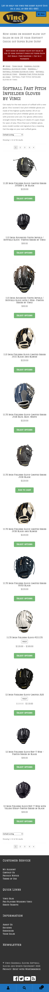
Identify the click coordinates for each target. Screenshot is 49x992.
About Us (7, 925)
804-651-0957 (31, 9)
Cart (38, 986)
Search (24, 988)
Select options (24, 198)
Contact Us (9, 873)
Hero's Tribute (10, 905)
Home (7, 66)
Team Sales (17, 66)
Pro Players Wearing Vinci (17, 902)
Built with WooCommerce (26, 969)
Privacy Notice (11, 876)
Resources (8, 931)
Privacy (7, 969)
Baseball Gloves (31, 66)
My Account (9, 869)
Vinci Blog (8, 899)
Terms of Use (10, 879)
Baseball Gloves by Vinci (14, 69)
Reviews (7, 928)
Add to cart (24, 490)
